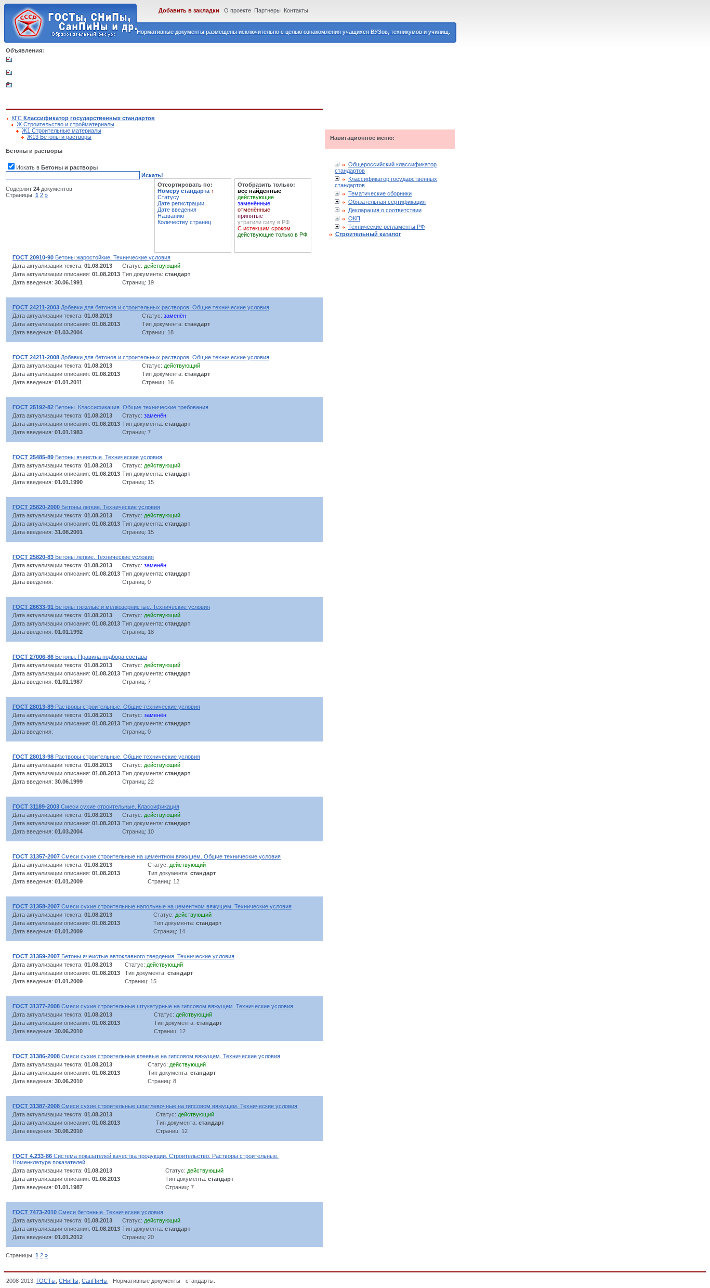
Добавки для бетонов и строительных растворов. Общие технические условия (140, 307)
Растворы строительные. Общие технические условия (106, 707)
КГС (83, 118)
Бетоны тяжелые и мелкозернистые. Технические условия (111, 607)
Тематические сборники (380, 193)
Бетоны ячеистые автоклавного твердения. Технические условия (123, 956)
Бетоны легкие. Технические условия (86, 507)
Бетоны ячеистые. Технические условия (87, 457)
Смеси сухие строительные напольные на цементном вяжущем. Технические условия (152, 906)
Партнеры (267, 10)
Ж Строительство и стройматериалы (65, 124)
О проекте (237, 10)
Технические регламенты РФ (386, 227)
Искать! (152, 175)
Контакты (296, 10)
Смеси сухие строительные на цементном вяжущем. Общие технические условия (146, 856)
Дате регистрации (180, 203)
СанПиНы (95, 1281)
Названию (170, 216)
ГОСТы (46, 1281)
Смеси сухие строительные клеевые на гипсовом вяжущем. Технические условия (146, 1056)
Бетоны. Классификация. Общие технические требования (110, 407)
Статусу (168, 197)
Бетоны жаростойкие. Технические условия (91, 257)
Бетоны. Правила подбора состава (79, 657)
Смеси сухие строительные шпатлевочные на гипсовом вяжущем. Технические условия (154, 1106)
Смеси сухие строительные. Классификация (95, 806)
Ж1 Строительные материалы (61, 130)
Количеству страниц (184, 222)
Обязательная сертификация (387, 202)
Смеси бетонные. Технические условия (87, 1212)
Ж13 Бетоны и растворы (59, 137)
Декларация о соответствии (385, 210)
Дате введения (176, 209)
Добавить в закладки (189, 10)
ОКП (354, 218)
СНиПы (68, 1281)
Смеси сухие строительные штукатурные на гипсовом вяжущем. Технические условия (152, 1006)
